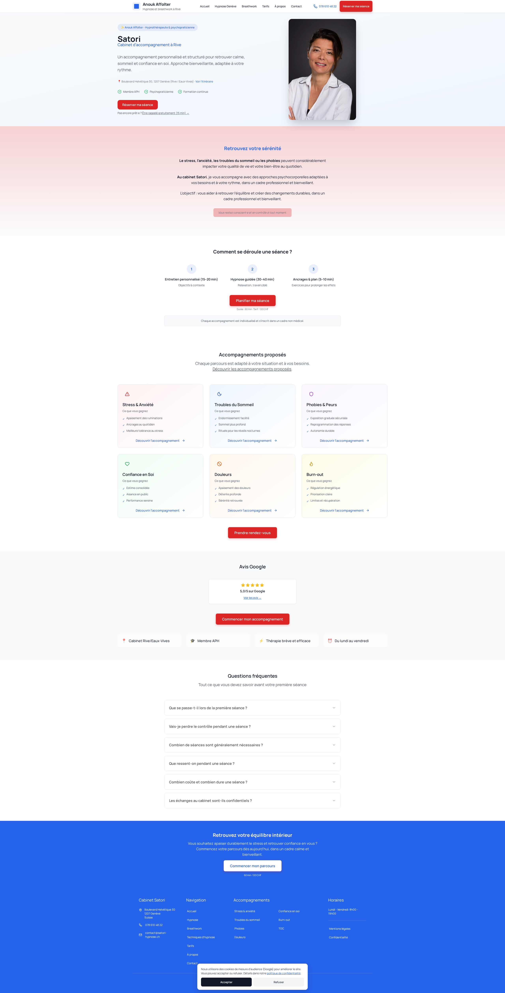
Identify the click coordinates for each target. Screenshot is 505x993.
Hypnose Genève (225, 6)
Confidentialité (338, 937)
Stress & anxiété (244, 911)
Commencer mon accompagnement (252, 619)
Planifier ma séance (252, 300)
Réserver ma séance (356, 6)
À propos (280, 6)
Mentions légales (339, 928)
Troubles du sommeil (247, 920)
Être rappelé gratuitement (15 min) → (165, 113)
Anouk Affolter (157, 4)
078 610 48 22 (328, 6)
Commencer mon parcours (252, 865)
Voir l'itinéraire (204, 81)
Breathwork (249, 6)
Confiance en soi (289, 911)
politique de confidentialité (283, 973)
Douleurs (239, 937)
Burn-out (284, 920)
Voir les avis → (252, 598)
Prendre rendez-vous (252, 532)
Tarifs (265, 6)
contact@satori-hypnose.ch (155, 935)
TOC (281, 928)
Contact (296, 6)
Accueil (204, 6)
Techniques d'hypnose (201, 937)
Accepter (226, 982)
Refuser (279, 982)
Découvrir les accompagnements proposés (252, 369)
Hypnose (192, 920)
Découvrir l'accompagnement (158, 440)
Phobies (239, 928)
